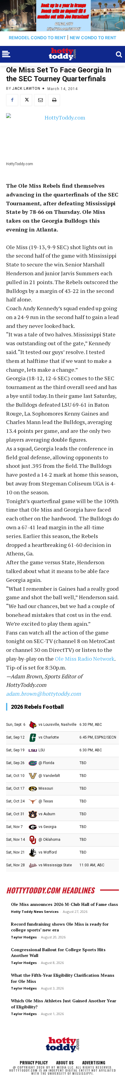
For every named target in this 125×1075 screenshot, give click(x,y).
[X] (26, 100)
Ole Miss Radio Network (84, 658)
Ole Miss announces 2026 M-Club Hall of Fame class (64, 904)
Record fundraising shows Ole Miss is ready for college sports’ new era (60, 927)
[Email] (40, 100)
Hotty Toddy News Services (35, 911)
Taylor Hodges (24, 937)
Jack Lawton (26, 88)
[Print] (54, 100)
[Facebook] (12, 100)
